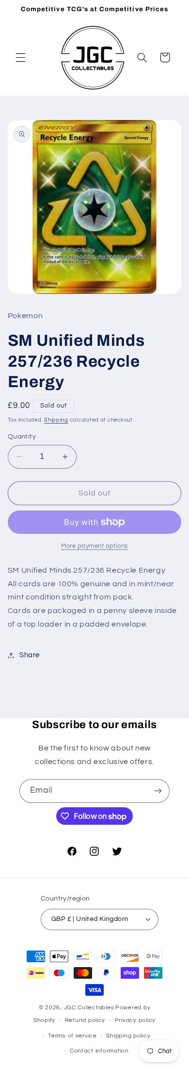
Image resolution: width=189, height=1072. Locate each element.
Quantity (22, 436)
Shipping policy (128, 1035)
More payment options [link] (94, 546)
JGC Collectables (89, 1007)
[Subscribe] (158, 791)
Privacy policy (135, 1020)
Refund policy (85, 1020)
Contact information (99, 1051)
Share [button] (29, 655)
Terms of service (72, 1035)
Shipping (56, 420)
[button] (20, 57)
